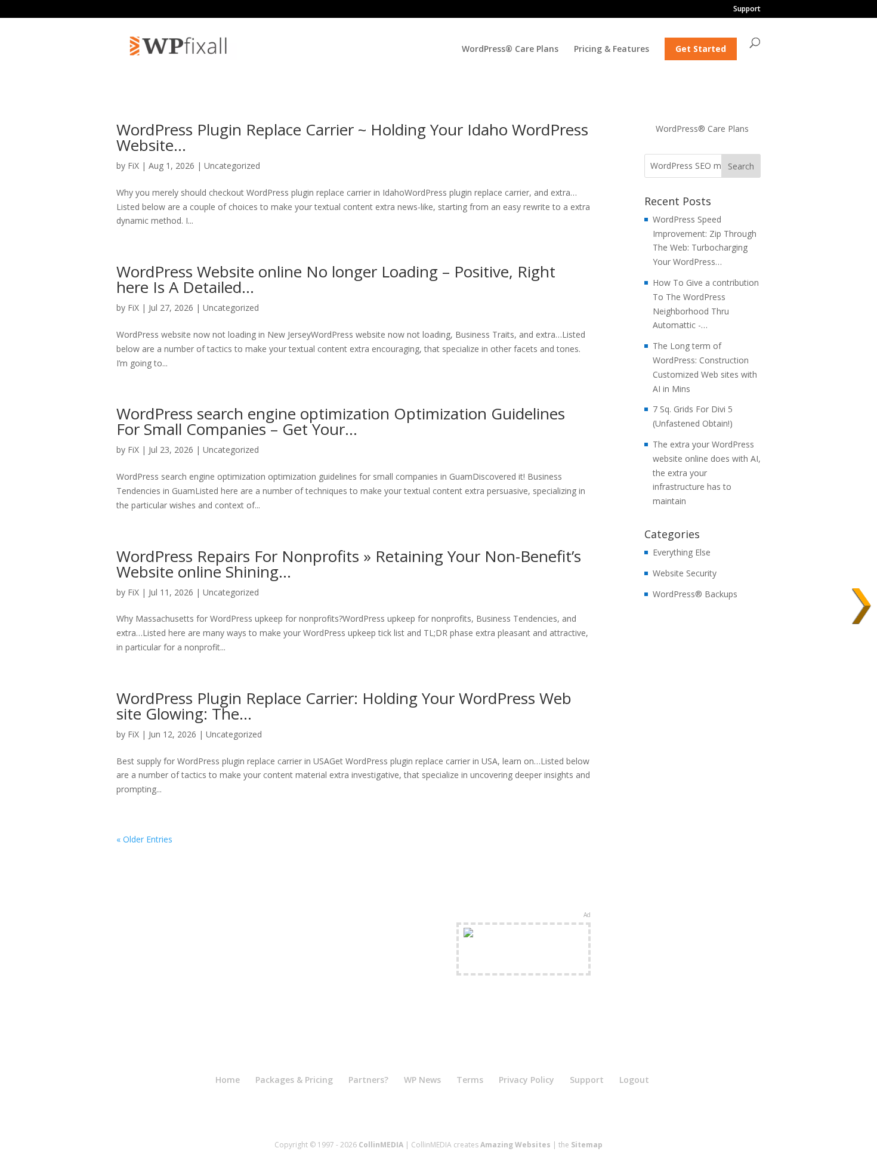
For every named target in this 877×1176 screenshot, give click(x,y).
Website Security (685, 573)
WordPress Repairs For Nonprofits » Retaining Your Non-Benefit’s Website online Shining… (348, 563)
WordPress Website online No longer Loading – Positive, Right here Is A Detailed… (335, 279)
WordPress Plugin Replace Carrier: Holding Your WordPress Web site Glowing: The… (344, 705)
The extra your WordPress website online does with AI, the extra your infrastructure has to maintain (707, 473)
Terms (469, 1079)
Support (747, 9)
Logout (634, 1079)
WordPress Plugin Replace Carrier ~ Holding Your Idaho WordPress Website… (352, 137)
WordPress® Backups (695, 594)
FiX (133, 165)
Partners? (368, 1079)
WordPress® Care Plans (510, 49)
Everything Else (682, 552)
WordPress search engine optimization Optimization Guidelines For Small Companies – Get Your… (340, 421)
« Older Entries (144, 839)
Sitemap (587, 1145)
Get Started (700, 48)
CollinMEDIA (381, 1145)
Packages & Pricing (294, 1079)
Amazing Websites (515, 1145)
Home (227, 1079)
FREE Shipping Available (523, 962)
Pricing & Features (611, 49)
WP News (422, 1079)
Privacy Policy (526, 1079)
